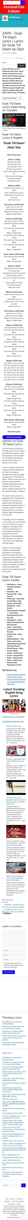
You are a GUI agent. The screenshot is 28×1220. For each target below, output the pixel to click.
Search (4, 62)
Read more (13, 742)
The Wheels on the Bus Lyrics (13, 721)
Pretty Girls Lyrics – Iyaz (13, 726)
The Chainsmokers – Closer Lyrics (12, 1157)
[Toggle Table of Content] (19, 98)
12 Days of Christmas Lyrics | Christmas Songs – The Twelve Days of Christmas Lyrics (16, 843)
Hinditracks (14, 17)
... (3, 917)
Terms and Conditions (18, 1201)
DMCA (18, 1204)
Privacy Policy (11, 1204)
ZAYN (6, 902)
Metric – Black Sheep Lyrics (10, 1154)
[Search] (22, 3)
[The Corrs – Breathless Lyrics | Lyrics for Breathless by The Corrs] (16, 751)
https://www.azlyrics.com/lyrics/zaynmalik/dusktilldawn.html (16, 681)
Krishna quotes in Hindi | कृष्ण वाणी (12, 1113)
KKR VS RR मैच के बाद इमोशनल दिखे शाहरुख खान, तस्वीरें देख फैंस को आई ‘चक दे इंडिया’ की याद (14, 1150)
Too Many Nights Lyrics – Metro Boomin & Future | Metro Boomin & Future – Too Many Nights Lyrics (13, 1122)
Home (7, 1198)
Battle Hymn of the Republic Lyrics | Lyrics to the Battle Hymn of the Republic (15, 878)
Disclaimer (7, 1201)
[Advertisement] (14, 995)
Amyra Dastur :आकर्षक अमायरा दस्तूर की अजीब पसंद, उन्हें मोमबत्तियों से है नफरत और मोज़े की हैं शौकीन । (13, 1104)
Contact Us (20, 1198)
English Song (8, 900)
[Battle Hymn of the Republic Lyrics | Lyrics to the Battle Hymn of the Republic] (16, 868)
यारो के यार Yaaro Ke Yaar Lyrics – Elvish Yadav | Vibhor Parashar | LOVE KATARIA (14, 1038)
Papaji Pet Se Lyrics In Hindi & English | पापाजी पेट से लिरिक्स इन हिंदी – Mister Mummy (12, 1089)
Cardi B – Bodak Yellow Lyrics (11, 1160)
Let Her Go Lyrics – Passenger (13, 717)
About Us (12, 1198)
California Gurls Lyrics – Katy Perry (13, 1140)
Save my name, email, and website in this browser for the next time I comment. (13, 965)
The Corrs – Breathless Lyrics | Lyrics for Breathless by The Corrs (15, 761)
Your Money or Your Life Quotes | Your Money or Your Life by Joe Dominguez (12, 1174)
